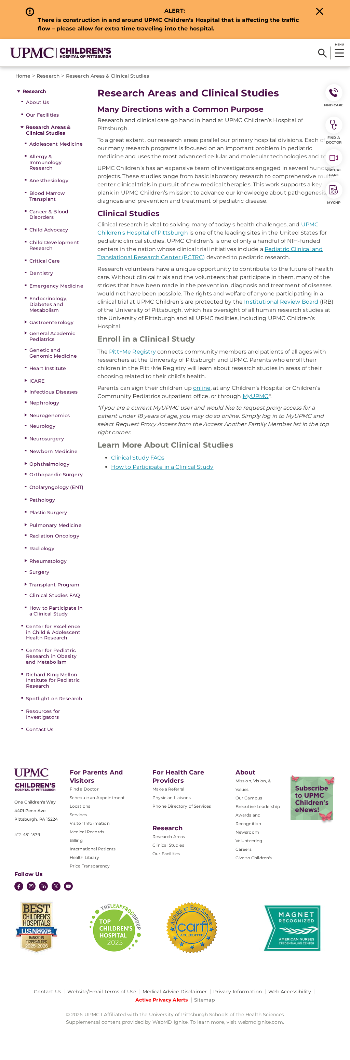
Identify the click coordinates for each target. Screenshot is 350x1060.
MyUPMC (256, 396)
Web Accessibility (289, 992)
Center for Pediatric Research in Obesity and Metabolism (51, 656)
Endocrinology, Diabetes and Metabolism (48, 304)
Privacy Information (237, 992)
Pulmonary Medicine (55, 525)
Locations (80, 806)
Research (34, 91)
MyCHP (334, 202)
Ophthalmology (49, 464)
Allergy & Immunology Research (45, 162)
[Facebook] (18, 887)
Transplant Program (54, 585)
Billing (76, 840)
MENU (339, 44)
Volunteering (248, 840)
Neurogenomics (49, 415)
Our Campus (248, 797)
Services (78, 814)
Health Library (84, 857)
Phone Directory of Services (181, 806)
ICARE (36, 381)
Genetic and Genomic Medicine (53, 353)
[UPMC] (60, 53)
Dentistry (41, 273)
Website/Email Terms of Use (101, 992)
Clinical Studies (168, 845)
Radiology (41, 548)
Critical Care (44, 261)
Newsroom (247, 832)
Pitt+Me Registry (132, 351)
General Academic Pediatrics (52, 336)
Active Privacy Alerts (161, 1000)
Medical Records (87, 831)
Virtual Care (334, 172)
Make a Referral (168, 789)
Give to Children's (253, 857)
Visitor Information (90, 823)
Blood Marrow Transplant (47, 196)
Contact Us (39, 729)
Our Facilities (42, 115)
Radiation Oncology (54, 536)
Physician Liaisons (171, 797)
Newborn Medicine (53, 451)
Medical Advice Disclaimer (175, 992)
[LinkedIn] (43, 887)
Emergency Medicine (56, 286)
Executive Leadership (257, 806)
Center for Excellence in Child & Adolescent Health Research (53, 632)
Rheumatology (48, 561)
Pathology (42, 500)
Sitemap (204, 1000)
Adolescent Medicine (56, 144)
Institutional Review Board (281, 302)
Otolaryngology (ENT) (56, 487)
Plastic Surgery (48, 512)
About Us (37, 102)
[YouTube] (68, 887)
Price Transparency (90, 866)
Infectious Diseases (53, 392)
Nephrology (44, 403)
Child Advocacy (48, 230)
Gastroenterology (51, 322)
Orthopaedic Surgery (56, 475)
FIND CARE (334, 105)
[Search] (322, 53)
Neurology (42, 426)
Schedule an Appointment (97, 797)
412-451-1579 (27, 834)
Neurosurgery (46, 439)
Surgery (39, 572)
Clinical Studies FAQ (54, 595)
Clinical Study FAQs (138, 457)
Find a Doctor (84, 789)
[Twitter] (56, 886)
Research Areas (168, 836)
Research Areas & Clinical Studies (48, 130)
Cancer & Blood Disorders (48, 215)
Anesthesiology (48, 180)
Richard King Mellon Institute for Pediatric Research (53, 680)
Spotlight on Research (54, 698)
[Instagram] (31, 887)
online (202, 388)
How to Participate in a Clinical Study (56, 611)
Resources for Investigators (43, 714)
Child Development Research (54, 245)
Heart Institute (47, 368)
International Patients (93, 848)
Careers (243, 849)
